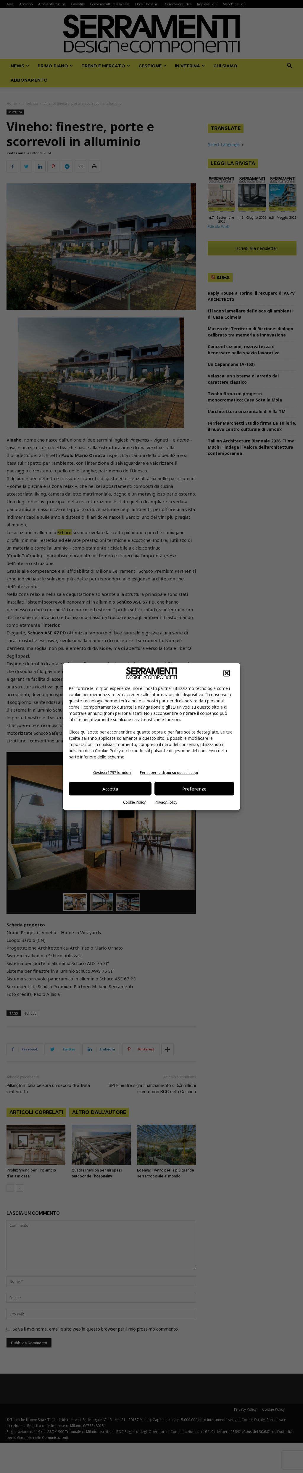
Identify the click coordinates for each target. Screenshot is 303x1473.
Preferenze (194, 789)
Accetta (110, 789)
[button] (227, 673)
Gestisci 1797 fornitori (112, 772)
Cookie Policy (134, 801)
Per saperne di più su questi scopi (169, 772)
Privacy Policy (166, 801)
